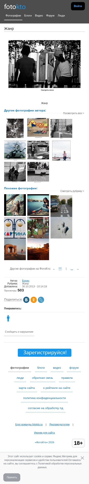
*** (60, 268)
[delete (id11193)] (8, 321)
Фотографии (13, 15)
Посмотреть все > (73, 113)
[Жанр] (61, 216)
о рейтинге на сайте (56, 387)
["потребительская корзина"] (38, 238)
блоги (41, 367)
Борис (25, 280)
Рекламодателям (59, 424)
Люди (61, 15)
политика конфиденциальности (44, 398)
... (72, 268)
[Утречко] (38, 259)
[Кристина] (15, 215)
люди (20, 377)
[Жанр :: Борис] (15, 137)
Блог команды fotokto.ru (29, 424)
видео (57, 367)
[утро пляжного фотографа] (15, 259)
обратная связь (42, 377)
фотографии (19, 367)
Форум (50, 15)
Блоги (28, 15)
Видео (39, 15)
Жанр (25, 283)
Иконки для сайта (44, 432)
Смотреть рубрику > (72, 191)
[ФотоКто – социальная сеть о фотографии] (15, 6)
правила (67, 377)
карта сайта (27, 387)
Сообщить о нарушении (19, 331)
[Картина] (15, 238)
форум (74, 367)
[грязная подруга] (61, 238)
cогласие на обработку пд (45, 408)
